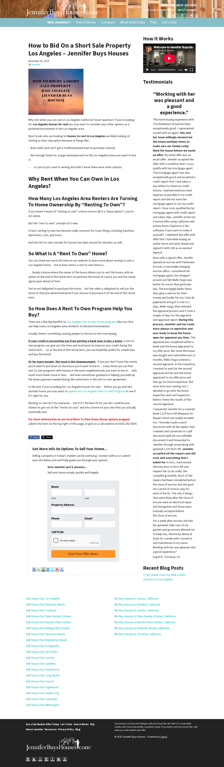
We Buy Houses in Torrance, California (137, 634)
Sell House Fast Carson (40, 681)
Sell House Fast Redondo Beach (45, 605)
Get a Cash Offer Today (159, 10)
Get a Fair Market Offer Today (42, 724)
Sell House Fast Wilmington (42, 705)
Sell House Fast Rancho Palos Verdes (48, 622)
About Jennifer (187, 10)
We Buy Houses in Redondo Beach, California (141, 628)
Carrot (163, 737)
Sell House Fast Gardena (41, 664)
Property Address (62, 505)
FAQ (154, 22)
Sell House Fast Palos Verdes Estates (48, 616)
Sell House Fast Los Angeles (43, 599)
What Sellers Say (132, 22)
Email (89, 518)
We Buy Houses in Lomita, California (136, 610)
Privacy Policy (66, 729)
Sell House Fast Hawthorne (42, 670)
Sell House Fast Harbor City (42, 693)
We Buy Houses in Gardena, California (137, 605)
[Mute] (186, 69)
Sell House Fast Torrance (41, 610)
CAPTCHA (57, 532)
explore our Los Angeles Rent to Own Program (96, 391)
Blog (77, 729)
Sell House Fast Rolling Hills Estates (48, 628)
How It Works (86, 22)
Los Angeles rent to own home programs (92, 322)
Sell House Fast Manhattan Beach (46, 640)
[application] (169, 58)
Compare (108, 22)
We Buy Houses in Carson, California (136, 599)
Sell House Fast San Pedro (42, 652)
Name (55, 487)
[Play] (147, 69)
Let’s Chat (169, 22)
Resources (51, 729)
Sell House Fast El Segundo (42, 646)
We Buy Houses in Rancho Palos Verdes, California (144, 622)
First (53, 498)
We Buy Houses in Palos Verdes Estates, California (145, 616)
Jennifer (36, 64)
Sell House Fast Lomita (40, 658)
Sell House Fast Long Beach (43, 675)
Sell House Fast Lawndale (41, 699)
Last (87, 498)
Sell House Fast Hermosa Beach (45, 634)
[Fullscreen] (191, 69)
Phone (55, 518)
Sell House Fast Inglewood (42, 687)
